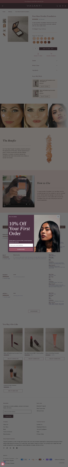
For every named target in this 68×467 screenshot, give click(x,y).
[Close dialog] (58, 216)
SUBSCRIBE (21, 249)
